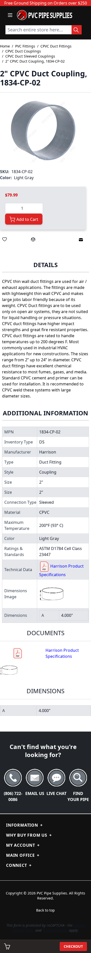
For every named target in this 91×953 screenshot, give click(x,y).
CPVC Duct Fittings (56, 46)
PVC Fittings (25, 46)
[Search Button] (77, 29)
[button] (43, 130)
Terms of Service (55, 930)
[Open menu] (10, 15)
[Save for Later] (4, 239)
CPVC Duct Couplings (23, 51)
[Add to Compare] (33, 239)
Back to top (45, 910)
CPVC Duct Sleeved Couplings (30, 56)
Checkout (73, 946)
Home (5, 46)
